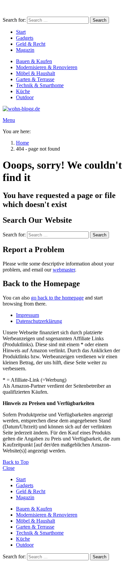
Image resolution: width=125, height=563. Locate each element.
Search (99, 20)
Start (21, 32)
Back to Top (16, 462)
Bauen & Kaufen (34, 61)
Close (9, 468)
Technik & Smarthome (40, 85)
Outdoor (25, 97)
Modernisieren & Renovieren (46, 67)
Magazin (25, 50)
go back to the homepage (57, 298)
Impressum (27, 315)
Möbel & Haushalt (35, 73)
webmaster (64, 269)
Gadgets (24, 38)
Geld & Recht (30, 44)
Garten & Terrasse (35, 79)
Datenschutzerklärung (39, 321)
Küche (23, 91)
